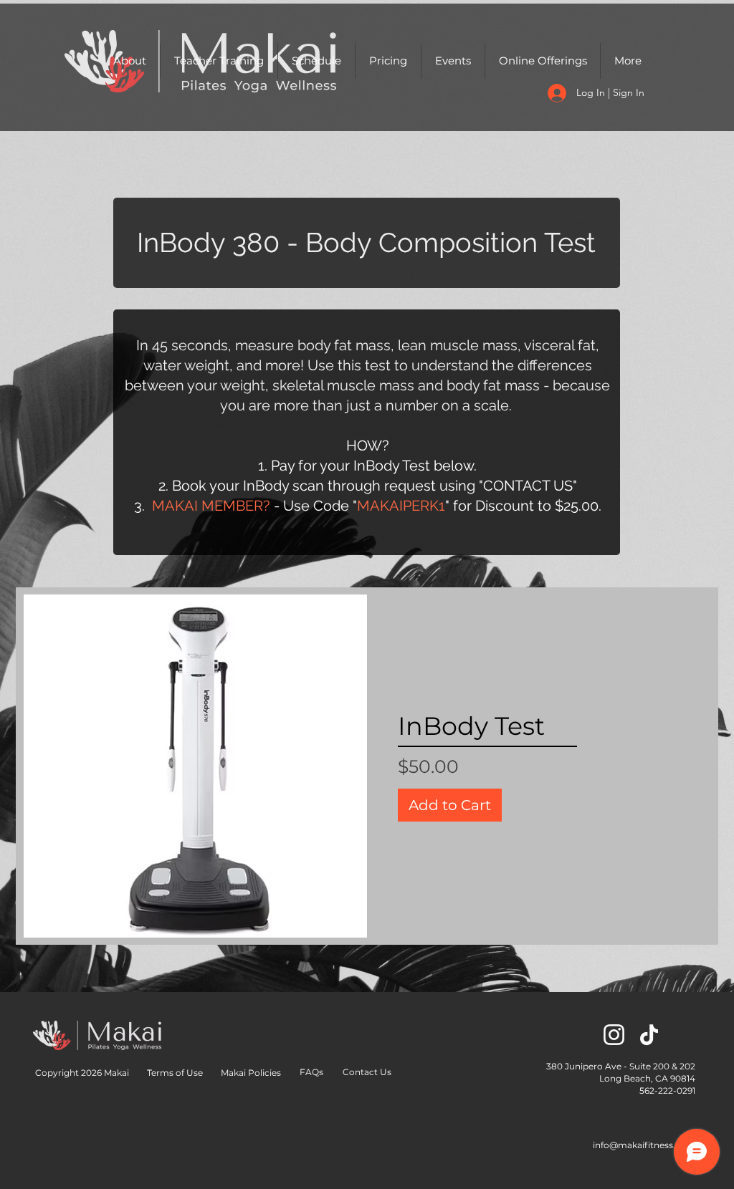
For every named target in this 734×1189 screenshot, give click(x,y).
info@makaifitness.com (644, 1145)
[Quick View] (195, 766)
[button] (130, 61)
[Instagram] (614, 1035)
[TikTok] (649, 1035)
